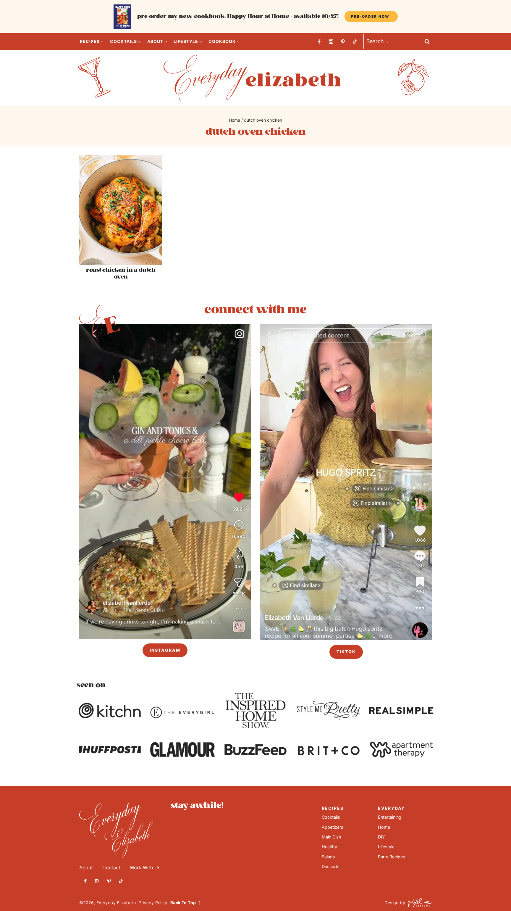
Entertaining (389, 817)
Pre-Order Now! (371, 16)
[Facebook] (319, 41)
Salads (328, 856)
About (86, 867)
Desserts (330, 866)
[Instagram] (331, 41)
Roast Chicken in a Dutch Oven (120, 273)
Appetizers (332, 827)
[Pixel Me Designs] (418, 903)
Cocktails (331, 817)
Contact (111, 867)
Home (384, 827)
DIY (381, 836)
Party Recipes (391, 856)
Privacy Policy (152, 902)
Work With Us (145, 867)
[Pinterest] (343, 41)
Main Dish (331, 836)
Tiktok (346, 651)
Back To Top (183, 902)
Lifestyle (386, 846)
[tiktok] (354, 41)
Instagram (165, 650)
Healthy (329, 846)
